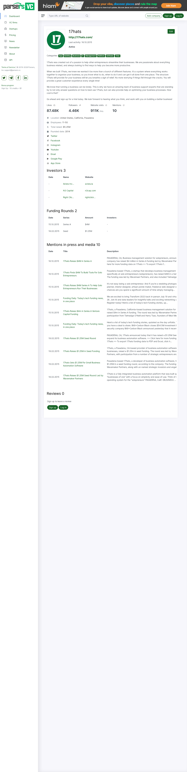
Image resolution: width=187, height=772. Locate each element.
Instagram (55, 145)
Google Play (56, 158)
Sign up (168, 15)
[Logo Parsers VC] (19, 6)
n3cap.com (90, 190)
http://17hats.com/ (80, 37)
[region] (19, 386)
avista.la (89, 184)
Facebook (55, 140)
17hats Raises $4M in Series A (77, 261)
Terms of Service (8, 67)
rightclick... (90, 197)
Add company (153, 15)
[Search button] (87, 15)
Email (53, 154)
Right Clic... (68, 197)
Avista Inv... (68, 184)
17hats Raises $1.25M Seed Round (79, 338)
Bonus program (7, 85)
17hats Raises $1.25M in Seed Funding (81, 351)
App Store (55, 163)
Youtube (55, 149)
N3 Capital (68, 190)
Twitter (54, 136)
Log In (179, 15)
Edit (171, 31)
